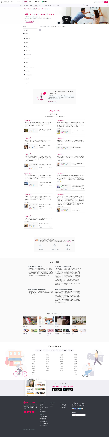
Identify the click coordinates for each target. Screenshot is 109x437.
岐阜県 (47, 363)
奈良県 (61, 355)
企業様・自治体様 (43, 416)
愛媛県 (75, 354)
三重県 (47, 368)
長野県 (47, 361)
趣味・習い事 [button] (48, 5)
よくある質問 (63, 405)
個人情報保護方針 (43, 411)
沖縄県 (75, 370)
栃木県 (33, 368)
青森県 (33, 355)
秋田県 (33, 361)
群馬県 (33, 370)
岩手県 (33, 357)
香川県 (61, 370)
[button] (96, 2)
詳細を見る (69, 241)
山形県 (33, 363)
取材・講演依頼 (43, 419)
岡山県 (61, 363)
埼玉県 (59, 350)
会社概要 (41, 404)
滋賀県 (47, 370)
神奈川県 (52, 350)
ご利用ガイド (63, 404)
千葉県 (33, 372)
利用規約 (41, 405)
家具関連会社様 (43, 418)
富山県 (47, 354)
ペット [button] (54, 5)
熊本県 (75, 363)
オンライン (75, 374)
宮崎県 (75, 366)
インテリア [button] (41, 5)
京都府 (71, 350)
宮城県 (33, 359)
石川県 (47, 355)
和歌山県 (61, 357)
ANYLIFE (52, 404)
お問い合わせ (63, 407)
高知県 (75, 355)
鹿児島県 (75, 368)
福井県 (47, 357)
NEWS (51, 405)
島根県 (61, 361)
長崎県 (75, 361)
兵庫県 (61, 354)
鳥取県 (61, 359)
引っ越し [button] (35, 5)
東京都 (46, 350)
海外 (75, 372)
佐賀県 (75, 359)
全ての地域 (39, 350)
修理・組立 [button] (26, 5)
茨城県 (33, 366)
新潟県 (33, 374)
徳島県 (61, 368)
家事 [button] (31, 5)
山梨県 (47, 359)
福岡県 (75, 357)
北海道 (33, 354)
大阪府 (65, 350)
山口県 (61, 366)
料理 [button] (58, 5)
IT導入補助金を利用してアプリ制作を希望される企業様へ (44, 423)
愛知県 (47, 366)
